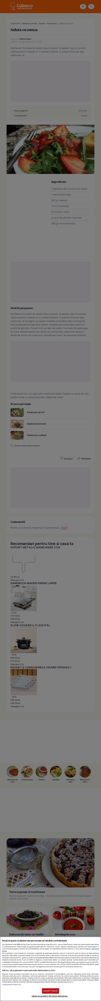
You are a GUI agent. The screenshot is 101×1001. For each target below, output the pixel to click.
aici (17, 962)
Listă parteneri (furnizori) (11, 984)
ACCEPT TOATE (50, 991)
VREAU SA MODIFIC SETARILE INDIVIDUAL (50, 996)
